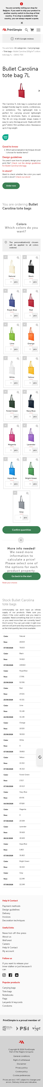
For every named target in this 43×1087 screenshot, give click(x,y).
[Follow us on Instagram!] (4, 975)
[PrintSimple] (21, 1041)
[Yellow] (37, 358)
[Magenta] (18, 425)
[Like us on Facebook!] (10, 975)
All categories (20, 48)
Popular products (11, 982)
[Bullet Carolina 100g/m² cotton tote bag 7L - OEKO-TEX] (21, 91)
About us (6, 936)
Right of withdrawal (21, 1060)
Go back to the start (22, 576)
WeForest (7, 940)
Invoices (6, 917)
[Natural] (18, 257)
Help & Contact (10, 900)
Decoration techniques (13, 920)
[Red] (37, 291)
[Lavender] (37, 425)
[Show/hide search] (26, 30)
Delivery (6, 913)
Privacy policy (22, 1068)
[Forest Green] (18, 392)
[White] (18, 358)
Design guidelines (11, 909)
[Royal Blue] (18, 291)
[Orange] (37, 324)
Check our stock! (23, 177)
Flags (4, 998)
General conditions (21, 1056)
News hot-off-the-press (14, 933)
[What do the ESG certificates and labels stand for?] (5, 137)
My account (8, 951)
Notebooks (7, 995)
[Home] (12, 30)
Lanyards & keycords (12, 1002)
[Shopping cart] (32, 30)
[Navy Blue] (37, 392)
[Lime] (18, 324)
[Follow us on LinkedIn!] (16, 975)
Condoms (7, 1006)
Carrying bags (34, 48)
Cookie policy (22, 1071)
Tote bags (8, 51)
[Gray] (27, 493)
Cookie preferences (21, 1075)
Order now (11, 186)
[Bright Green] (37, 459)
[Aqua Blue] (18, 459)
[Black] (37, 257)
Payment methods (11, 906)
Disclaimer (21, 1064)
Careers (6, 944)
